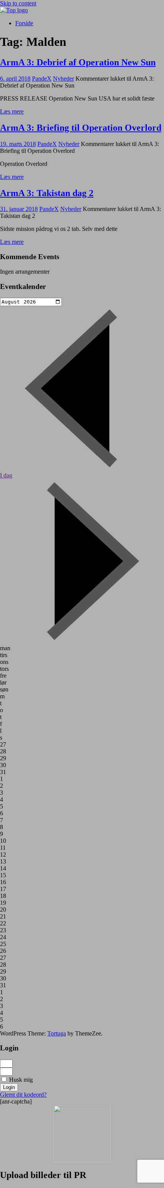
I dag (6, 475)
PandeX (41, 78)
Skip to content (18, 3)
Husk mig (20, 1079)
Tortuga (56, 1033)
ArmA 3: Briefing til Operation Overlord (80, 128)
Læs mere (12, 111)
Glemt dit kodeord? (23, 1094)
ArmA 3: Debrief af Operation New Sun (78, 62)
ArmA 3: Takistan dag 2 (46, 193)
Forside (24, 23)
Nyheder (63, 78)
